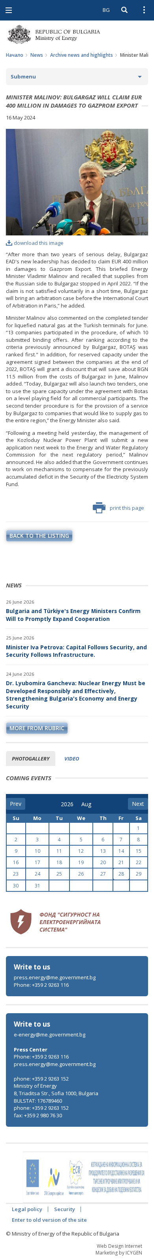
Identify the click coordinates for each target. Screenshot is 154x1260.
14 (121, 851)
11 (59, 851)
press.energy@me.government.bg (55, 977)
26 (81, 873)
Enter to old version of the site (49, 1219)
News (36, 55)
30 (16, 885)
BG (106, 9)
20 (103, 862)
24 (37, 873)
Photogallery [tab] (30, 758)
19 (81, 862)
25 (59, 873)
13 (103, 851)
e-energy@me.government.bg (49, 1034)
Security (64, 1209)
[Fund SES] (55, 920)
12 (81, 851)
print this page (127, 507)
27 (103, 873)
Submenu (23, 76)
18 (59, 862)
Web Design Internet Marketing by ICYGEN (119, 1249)
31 (37, 885)
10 (37, 851)
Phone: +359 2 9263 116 (41, 984)
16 (16, 862)
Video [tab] (71, 758)
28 (121, 873)
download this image (39, 242)
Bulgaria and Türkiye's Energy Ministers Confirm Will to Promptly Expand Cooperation (73, 615)
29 (138, 873)
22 (138, 862)
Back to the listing (39, 535)
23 (16, 873)
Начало (14, 55)
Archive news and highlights (81, 55)
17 (37, 862)
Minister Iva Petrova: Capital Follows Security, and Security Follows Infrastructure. (76, 651)
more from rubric (36, 728)
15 (138, 851)
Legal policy (27, 1209)
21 (121, 862)
